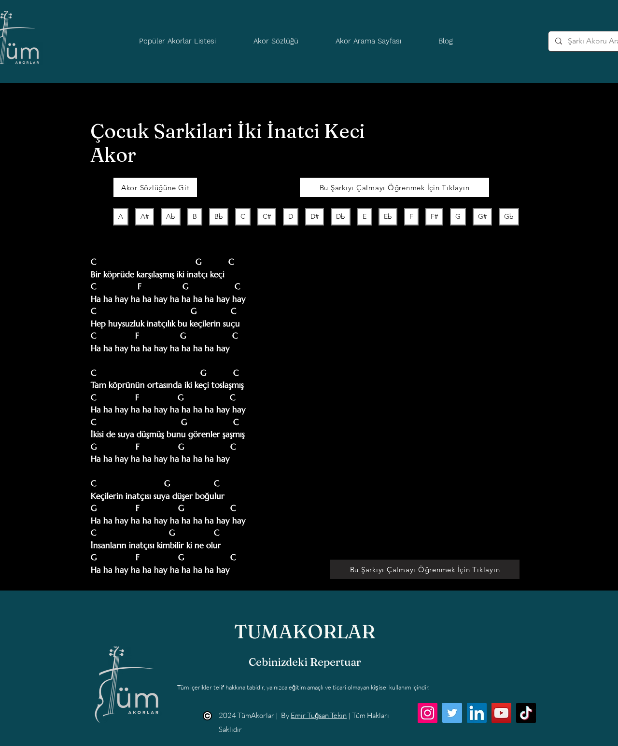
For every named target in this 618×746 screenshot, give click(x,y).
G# (482, 216)
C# (267, 216)
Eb (388, 216)
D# (314, 216)
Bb (218, 216)
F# (434, 216)
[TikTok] (526, 713)
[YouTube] (501, 713)
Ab (170, 216)
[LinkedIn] (477, 713)
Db (340, 216)
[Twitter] (452, 713)
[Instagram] (427, 713)
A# (144, 216)
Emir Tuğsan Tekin (319, 715)
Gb (509, 216)
